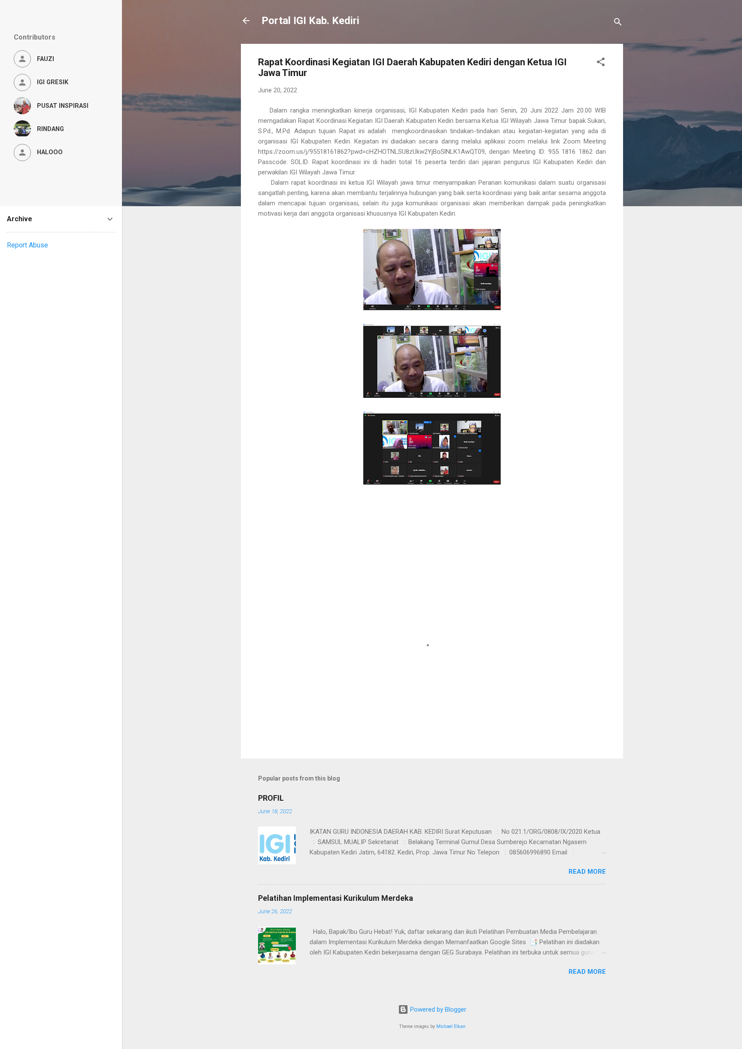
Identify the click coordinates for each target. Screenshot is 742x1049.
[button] (601, 63)
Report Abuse (27, 245)
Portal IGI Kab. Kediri (310, 21)
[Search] (618, 23)
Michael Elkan (450, 1026)
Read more (587, 871)
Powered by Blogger (437, 1009)
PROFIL (271, 797)
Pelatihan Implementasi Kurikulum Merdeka (335, 898)
